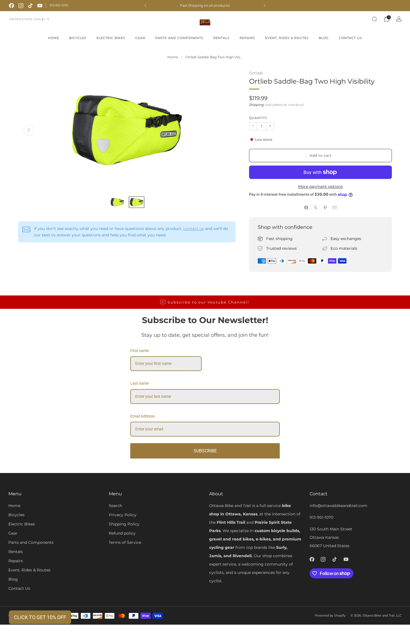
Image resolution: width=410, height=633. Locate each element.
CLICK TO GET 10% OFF (40, 617)
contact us (193, 228)
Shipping (256, 105)
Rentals (221, 38)
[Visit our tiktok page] (30, 5)
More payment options (320, 186)
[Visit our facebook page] (11, 5)
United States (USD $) (27, 19)
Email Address (142, 416)
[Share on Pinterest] (325, 207)
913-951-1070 (59, 5)
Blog (324, 38)
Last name (139, 383)
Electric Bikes (111, 38)
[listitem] (205, 6)
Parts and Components (179, 38)
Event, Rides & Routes (287, 38)
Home (53, 38)
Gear (140, 38)
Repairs (247, 38)
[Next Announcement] (264, 5)
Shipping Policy (124, 524)
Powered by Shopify (330, 615)
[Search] (374, 19)
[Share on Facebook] (306, 207)
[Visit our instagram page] (21, 5)
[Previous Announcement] (145, 5)
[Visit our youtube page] (40, 5)
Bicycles (77, 38)
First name (139, 350)
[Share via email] (334, 207)
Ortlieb (256, 73)
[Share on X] (316, 207)
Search (115, 505)
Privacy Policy (122, 515)
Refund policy (122, 533)
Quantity (258, 118)
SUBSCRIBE (205, 450)
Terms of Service (125, 542)
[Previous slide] (29, 130)
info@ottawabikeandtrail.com (338, 505)
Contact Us (350, 38)
